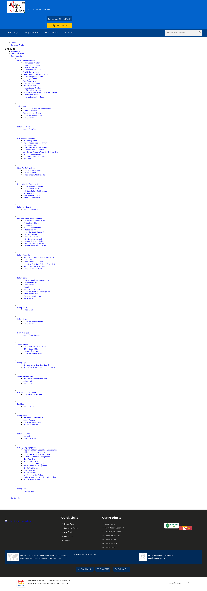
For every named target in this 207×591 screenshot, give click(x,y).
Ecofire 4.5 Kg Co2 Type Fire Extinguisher (39, 477)
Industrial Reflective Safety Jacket (36, 291)
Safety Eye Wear (23, 127)
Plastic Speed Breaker (32, 88)
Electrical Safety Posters (33, 422)
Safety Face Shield (30, 236)
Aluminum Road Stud (32, 70)
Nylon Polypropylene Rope (34, 266)
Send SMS (104, 569)
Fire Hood (27, 159)
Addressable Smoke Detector (35, 452)
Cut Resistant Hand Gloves (34, 221)
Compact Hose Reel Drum (33, 150)
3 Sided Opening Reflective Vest (36, 280)
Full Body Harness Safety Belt (35, 379)
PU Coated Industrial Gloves (34, 246)
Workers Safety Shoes (32, 113)
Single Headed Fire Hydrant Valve (36, 454)
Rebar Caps (28, 259)
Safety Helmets (29, 323)
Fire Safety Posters (30, 424)
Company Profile (32, 32)
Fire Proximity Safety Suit (33, 475)
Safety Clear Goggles (31, 335)
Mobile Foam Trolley (31, 479)
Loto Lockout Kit (29, 230)
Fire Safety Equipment (26, 138)
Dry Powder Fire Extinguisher (35, 466)
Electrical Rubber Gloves (33, 262)
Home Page (13, 32)
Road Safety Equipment (26, 60)
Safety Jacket (22, 278)
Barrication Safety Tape (26, 392)
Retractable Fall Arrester (33, 186)
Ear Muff (26, 436)
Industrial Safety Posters (33, 418)
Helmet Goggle (23, 333)
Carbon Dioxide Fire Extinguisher (36, 457)
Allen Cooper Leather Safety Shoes (37, 108)
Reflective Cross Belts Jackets (34, 156)
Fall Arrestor (28, 298)
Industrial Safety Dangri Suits (35, 232)
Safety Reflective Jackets (33, 289)
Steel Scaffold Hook (31, 188)
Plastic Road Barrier (31, 95)
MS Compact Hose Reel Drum (35, 143)
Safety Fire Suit (29, 470)
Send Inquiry (61, 25)
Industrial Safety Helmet (33, 321)
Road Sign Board (30, 79)
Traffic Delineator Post (32, 90)
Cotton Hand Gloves (31, 223)
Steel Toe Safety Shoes (26, 168)
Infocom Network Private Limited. (58, 583)
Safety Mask (22, 307)
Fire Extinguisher (30, 140)
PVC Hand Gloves (30, 234)
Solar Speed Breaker (31, 63)
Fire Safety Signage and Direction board (39, 367)
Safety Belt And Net (25, 376)
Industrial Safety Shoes (32, 115)
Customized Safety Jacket (33, 296)
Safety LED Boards (30, 209)
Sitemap (67, 540)
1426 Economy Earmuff (32, 239)
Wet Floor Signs (29, 81)
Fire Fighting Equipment (27, 447)
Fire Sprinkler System (31, 461)
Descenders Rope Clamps (33, 193)
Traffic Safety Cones (31, 72)
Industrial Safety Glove (32, 353)
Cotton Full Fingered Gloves (34, 241)
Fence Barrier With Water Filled (36, 74)
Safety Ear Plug (29, 406)
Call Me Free (123, 569)
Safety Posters (29, 420)
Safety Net (27, 381)
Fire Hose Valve (29, 472)
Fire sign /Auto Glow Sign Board (36, 365)
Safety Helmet (22, 319)
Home (13, 43)
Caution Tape (28, 225)
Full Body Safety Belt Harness (35, 191)
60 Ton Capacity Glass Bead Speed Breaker (40, 92)
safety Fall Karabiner (31, 198)
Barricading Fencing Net (33, 76)
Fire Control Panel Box (32, 154)
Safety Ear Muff (23, 434)
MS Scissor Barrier (30, 85)
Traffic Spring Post (30, 67)
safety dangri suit (30, 294)
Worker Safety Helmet (32, 227)
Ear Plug (20, 404)
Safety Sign (21, 362)
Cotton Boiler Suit (30, 282)
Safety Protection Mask (32, 268)
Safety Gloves (22, 344)
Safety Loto (21, 489)
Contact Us (68, 32)
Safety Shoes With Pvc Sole (34, 175)
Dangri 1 (26, 287)
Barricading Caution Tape (33, 97)
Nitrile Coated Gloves (31, 349)
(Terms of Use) (65, 581)
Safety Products (23, 255)
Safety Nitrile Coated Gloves (34, 346)
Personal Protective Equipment (29, 218)
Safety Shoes (22, 106)
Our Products (51, 32)
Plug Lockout (28, 491)
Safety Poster (22, 415)
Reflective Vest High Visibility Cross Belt (39, 264)
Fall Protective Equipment (27, 184)
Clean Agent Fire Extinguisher (35, 463)
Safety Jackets (28, 285)
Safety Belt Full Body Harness (35, 147)
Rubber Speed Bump (31, 65)
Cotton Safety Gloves (31, 351)
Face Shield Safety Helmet (33, 243)
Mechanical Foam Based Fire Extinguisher (40, 450)
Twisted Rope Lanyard (32, 195)
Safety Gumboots (30, 111)
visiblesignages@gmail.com (20, 521)
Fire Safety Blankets (31, 468)
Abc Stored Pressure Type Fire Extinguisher (40, 152)
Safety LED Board (24, 207)
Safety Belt (27, 383)
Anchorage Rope (30, 145)
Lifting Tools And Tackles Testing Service (39, 257)
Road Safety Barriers (31, 83)
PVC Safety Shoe (29, 172)
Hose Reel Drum (29, 459)
